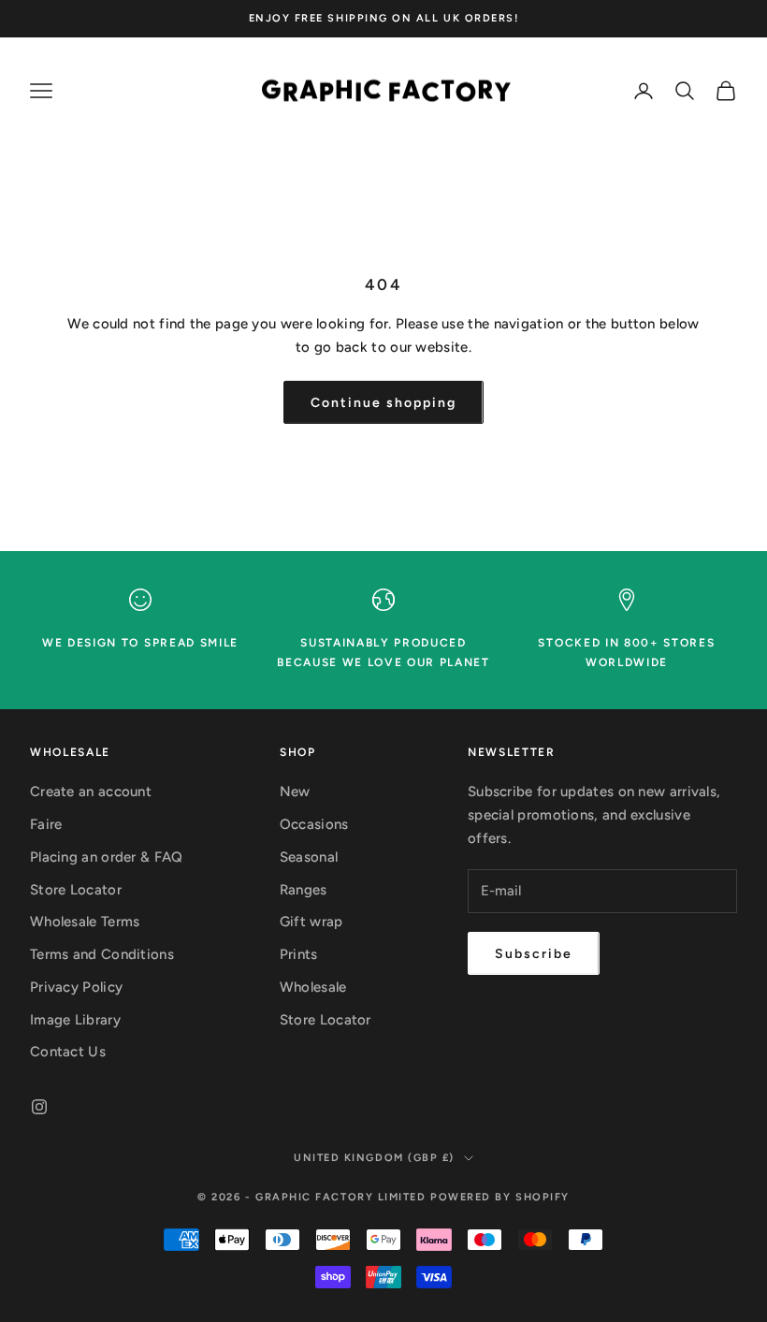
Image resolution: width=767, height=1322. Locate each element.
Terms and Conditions (102, 954)
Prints (299, 954)
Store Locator (76, 889)
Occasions (314, 824)
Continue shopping (383, 403)
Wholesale (313, 987)
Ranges (303, 889)
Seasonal (309, 857)
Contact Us (68, 1051)
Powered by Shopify (500, 1197)
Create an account (91, 791)
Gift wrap (311, 921)
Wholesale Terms (85, 921)
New (295, 791)
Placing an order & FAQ (106, 857)
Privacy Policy (76, 987)
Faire (46, 824)
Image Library (75, 1019)
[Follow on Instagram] (39, 1106)
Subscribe (533, 954)
